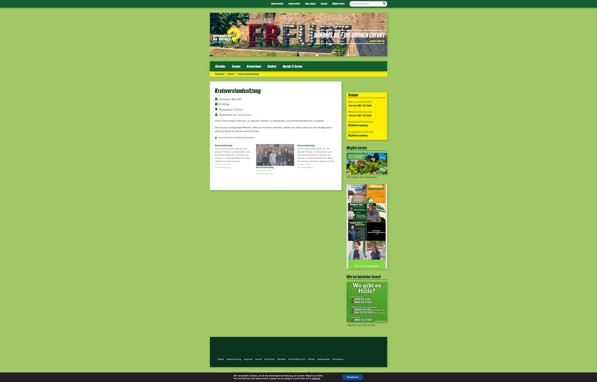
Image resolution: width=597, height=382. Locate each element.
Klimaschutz (269, 359)
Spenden (324, 3)
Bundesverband (277, 3)
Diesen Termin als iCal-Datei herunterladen (236, 137)
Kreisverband (254, 66)
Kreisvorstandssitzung (264, 167)
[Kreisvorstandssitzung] (235, 156)
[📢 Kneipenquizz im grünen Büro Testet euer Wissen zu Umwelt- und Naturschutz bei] (357, 212)
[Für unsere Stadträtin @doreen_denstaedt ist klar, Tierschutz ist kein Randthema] (376, 212)
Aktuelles (220, 66)
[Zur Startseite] (226, 41)
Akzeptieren (352, 377)
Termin (231, 73)
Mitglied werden (338, 3)
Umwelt (258, 359)
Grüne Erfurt (245, 114)
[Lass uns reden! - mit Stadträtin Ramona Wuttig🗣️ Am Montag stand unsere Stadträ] (376, 250)
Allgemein (248, 359)
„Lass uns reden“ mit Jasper (360, 105)
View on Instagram (368, 266)
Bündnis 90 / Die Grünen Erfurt (349, 35)
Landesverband (294, 3)
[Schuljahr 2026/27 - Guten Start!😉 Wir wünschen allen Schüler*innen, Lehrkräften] (357, 231)
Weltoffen (281, 359)
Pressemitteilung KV (296, 359)
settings (316, 378)
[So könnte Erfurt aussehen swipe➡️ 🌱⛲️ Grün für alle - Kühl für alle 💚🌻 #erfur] (357, 193)
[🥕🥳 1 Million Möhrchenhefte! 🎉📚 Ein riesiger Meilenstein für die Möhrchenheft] (376, 193)
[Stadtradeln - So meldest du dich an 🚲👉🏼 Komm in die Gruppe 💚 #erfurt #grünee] (376, 231)
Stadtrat (271, 66)
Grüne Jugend (310, 3)
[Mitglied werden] (367, 173)
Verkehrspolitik (323, 359)
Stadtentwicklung (233, 359)
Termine (236, 66)
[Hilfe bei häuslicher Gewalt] (367, 321)
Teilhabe (311, 359)
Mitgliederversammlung (358, 125)
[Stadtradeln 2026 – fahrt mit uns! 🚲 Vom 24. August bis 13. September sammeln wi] (357, 250)
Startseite (219, 73)
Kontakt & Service (292, 66)
